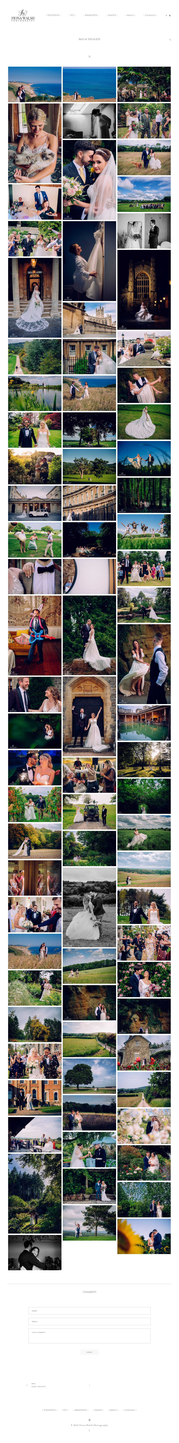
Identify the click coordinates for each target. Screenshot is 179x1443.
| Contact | (150, 15)
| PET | (72, 15)
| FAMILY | (112, 15)
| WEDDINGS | (53, 15)
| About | (131, 15)
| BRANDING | (91, 15)
